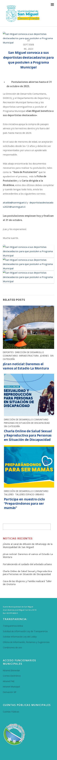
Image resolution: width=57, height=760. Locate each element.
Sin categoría (12, 426)
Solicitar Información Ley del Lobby (20, 636)
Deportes (8, 352)
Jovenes (44, 355)
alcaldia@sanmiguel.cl (14, 202)
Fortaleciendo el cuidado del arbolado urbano (27, 564)
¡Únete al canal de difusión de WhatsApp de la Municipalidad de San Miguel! (28, 546)
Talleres (9, 494)
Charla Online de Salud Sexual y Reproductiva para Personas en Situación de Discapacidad (28, 435)
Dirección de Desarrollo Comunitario (26, 419)
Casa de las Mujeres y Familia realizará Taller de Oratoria (27, 583)
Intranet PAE (8, 681)
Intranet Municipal (11, 686)
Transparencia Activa (13, 625)
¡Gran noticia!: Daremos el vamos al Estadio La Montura (26, 366)
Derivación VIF (9, 692)
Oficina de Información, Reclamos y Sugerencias (26, 642)
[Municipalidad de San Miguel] (22, 21)
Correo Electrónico (12, 675)
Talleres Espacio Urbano (29, 494)
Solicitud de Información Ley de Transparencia (25, 631)
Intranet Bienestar (11, 670)
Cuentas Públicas (11, 711)
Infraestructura (29, 355)
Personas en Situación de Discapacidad (27, 422)
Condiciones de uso (12, 647)
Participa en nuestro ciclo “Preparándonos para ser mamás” (24, 503)
